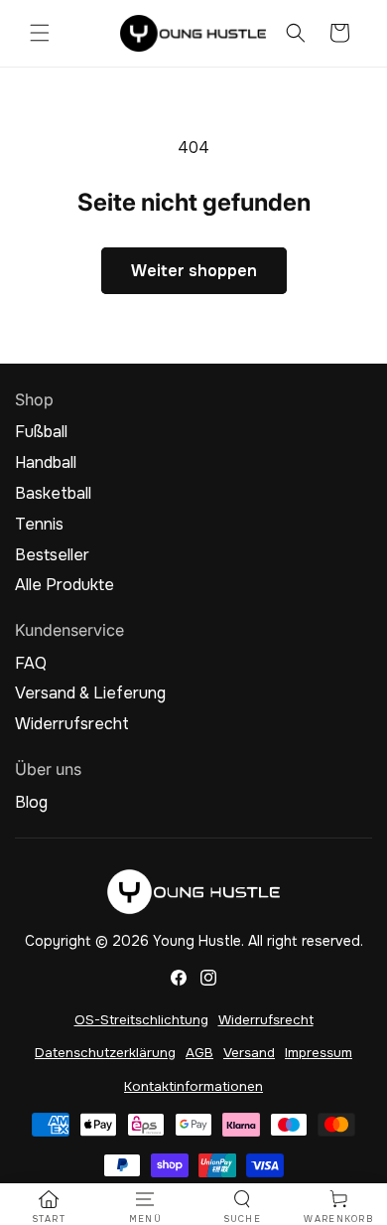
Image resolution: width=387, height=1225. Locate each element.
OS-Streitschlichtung (141, 1019)
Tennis (39, 525)
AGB (199, 1052)
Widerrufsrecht (72, 724)
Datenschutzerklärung (105, 1052)
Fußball (41, 432)
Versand (249, 1052)
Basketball (53, 494)
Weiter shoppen (194, 270)
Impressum (318, 1052)
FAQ (31, 664)
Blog (31, 803)
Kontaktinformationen (193, 1086)
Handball (45, 463)
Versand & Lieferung (90, 693)
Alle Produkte (64, 585)
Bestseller (52, 555)
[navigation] (48, 1207)
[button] (40, 33)
